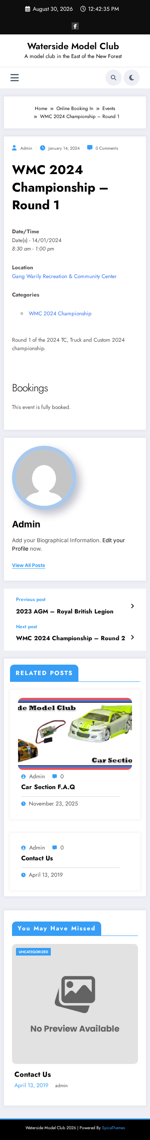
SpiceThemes (113, 1128)
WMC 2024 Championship (60, 313)
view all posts (28, 565)
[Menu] (15, 77)
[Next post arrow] (132, 637)
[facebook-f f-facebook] (75, 26)
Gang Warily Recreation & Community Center (64, 276)
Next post (26, 626)
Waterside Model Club (73, 46)
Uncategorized (33, 951)
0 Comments (107, 148)
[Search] (114, 78)
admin (26, 148)
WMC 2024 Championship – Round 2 (70, 638)
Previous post (31, 599)
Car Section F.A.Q (48, 787)
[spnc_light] (132, 78)
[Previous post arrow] (132, 606)
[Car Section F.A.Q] (75, 733)
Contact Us (37, 858)
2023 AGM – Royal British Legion (65, 611)
